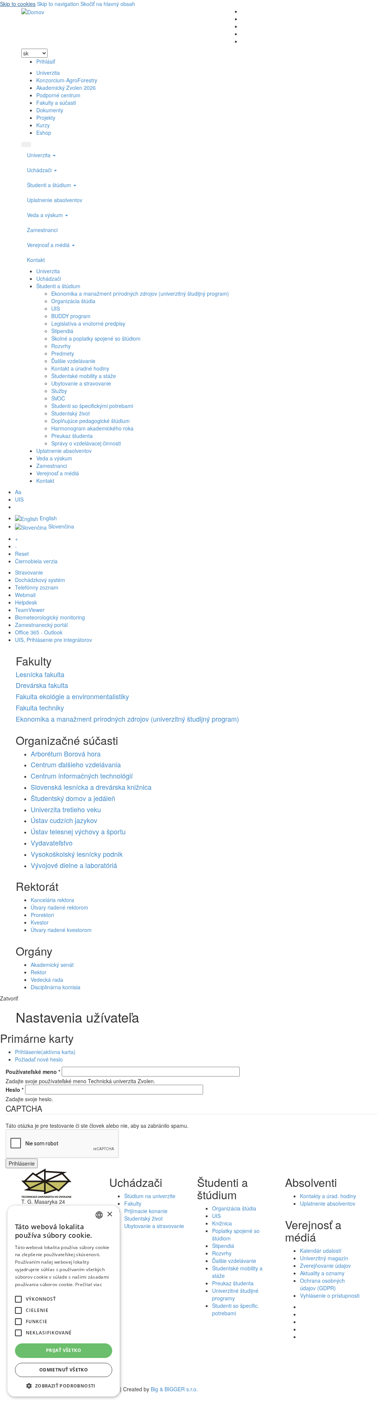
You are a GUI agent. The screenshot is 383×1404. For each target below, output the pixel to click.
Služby (59, 391)
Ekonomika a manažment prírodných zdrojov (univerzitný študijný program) (140, 293)
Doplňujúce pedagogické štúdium (90, 420)
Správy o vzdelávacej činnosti (86, 443)
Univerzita (48, 72)
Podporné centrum (58, 95)
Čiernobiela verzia (36, 561)
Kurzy (43, 125)
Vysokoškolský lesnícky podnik (77, 854)
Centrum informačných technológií (82, 775)
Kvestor (40, 922)
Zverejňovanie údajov (325, 1265)
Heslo (15, 1089)
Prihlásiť (45, 61)
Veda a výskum (45, 215)
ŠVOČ (58, 398)
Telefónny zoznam (36, 587)
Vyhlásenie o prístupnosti (329, 1295)
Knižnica (222, 1223)
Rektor (38, 972)
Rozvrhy (61, 346)
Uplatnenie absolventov (54, 200)
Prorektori (42, 915)
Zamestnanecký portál (41, 624)
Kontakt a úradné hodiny (80, 368)
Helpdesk (26, 602)
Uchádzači (40, 170)
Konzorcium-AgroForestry (66, 80)
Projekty (45, 117)
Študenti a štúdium (50, 185)
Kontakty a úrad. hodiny (328, 1196)
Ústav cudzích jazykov (64, 820)
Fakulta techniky (40, 707)
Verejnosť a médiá (49, 245)
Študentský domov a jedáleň (73, 798)
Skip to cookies (18, 3)
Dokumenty (49, 110)
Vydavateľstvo (52, 842)
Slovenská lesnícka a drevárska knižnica (91, 787)
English (47, 518)
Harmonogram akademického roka (92, 428)
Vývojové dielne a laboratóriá (74, 865)
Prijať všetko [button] (63, 1350)
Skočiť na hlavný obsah (107, 3)
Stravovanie (29, 572)
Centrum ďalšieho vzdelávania (76, 764)
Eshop (43, 132)
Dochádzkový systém (40, 580)
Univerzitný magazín (324, 1258)
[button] (18, 1299)
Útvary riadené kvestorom (61, 930)
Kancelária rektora (52, 900)
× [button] (109, 1214)
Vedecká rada (47, 979)
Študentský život (70, 413)
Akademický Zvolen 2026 (66, 87)
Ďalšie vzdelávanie (73, 361)
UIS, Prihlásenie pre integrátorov (53, 639)
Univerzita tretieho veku (66, 809)
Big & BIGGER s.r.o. (174, 1389)
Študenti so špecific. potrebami (235, 1309)
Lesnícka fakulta (40, 674)
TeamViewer (30, 609)
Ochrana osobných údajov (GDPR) (322, 1284)
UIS (55, 308)
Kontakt (36, 260)
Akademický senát (52, 964)
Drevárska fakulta (42, 685)
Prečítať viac (88, 1284)
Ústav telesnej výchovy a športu (78, 831)
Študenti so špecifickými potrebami (92, 405)
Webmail (25, 595)
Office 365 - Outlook (38, 632)
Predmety (62, 353)
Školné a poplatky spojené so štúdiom (96, 338)
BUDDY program (71, 316)
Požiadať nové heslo (39, 1059)
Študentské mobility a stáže (83, 376)
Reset (22, 553)
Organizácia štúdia (73, 301)
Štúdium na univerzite (149, 1196)
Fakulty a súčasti (56, 102)
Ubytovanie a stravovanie (81, 383)
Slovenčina (60, 526)
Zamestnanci (42, 230)
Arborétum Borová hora (66, 753)
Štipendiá (62, 331)
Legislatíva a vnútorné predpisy (88, 323)
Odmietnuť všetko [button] (63, 1370)
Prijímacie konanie (146, 1211)
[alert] (63, 1301)
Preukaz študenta (72, 435)
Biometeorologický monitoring (50, 617)
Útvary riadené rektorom (59, 907)
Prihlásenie (45, 1052)
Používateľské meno (33, 1071)
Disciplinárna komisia (55, 987)
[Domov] (32, 11)
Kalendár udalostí (320, 1250)
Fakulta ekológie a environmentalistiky (72, 696)
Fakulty (132, 1203)
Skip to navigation (58, 3)
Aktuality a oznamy (322, 1273)
